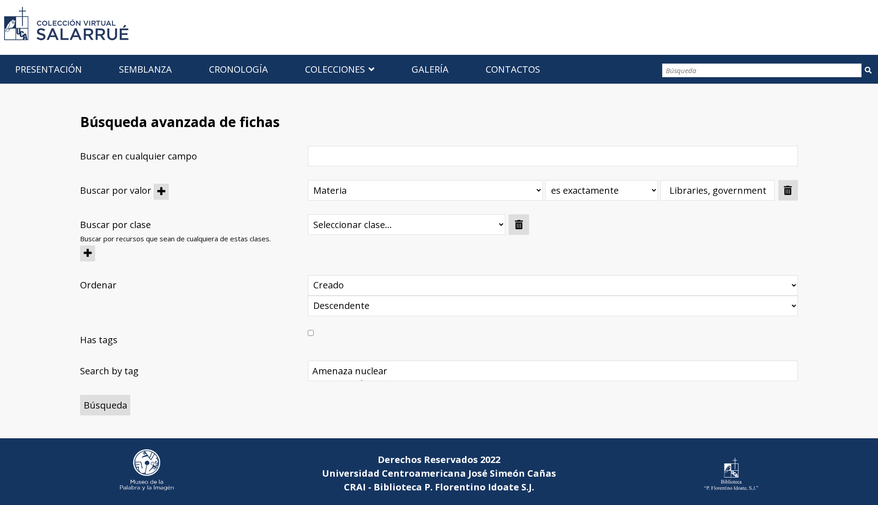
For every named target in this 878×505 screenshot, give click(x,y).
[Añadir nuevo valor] (161, 192)
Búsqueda (868, 70)
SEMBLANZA (145, 69)
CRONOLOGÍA (238, 69)
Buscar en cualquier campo (138, 156)
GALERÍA (430, 69)
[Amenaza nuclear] (552, 371)
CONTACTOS (513, 69)
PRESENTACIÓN (48, 69)
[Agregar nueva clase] (87, 253)
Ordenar (98, 285)
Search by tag (109, 371)
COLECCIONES (335, 69)
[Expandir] (155, 224)
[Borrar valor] (788, 190)
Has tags (99, 340)
